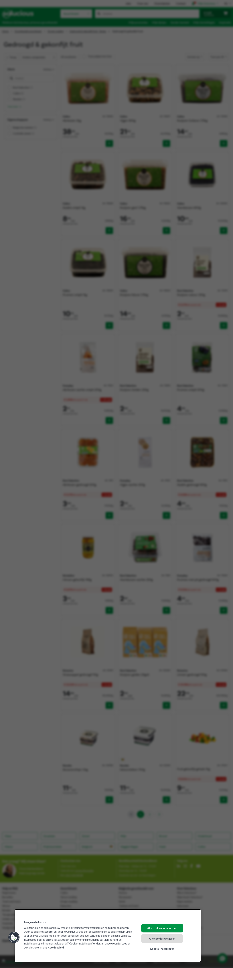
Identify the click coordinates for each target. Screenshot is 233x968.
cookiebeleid (56, 947)
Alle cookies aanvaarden (162, 928)
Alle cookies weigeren (162, 938)
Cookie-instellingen (162, 948)
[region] (108, 935)
